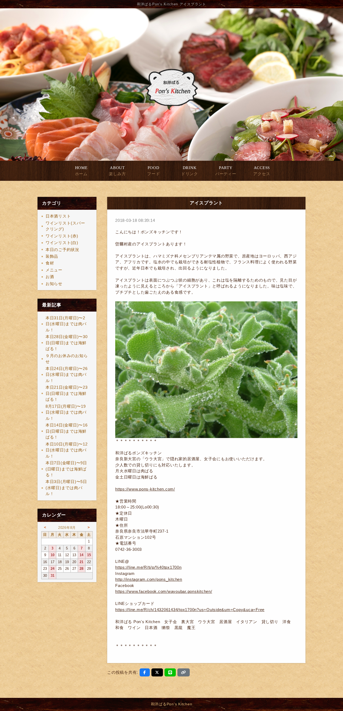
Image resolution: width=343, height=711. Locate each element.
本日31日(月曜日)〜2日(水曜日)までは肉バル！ (66, 324)
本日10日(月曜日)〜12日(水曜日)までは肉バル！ (67, 450)
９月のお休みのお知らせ (67, 358)
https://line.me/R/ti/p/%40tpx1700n (148, 567)
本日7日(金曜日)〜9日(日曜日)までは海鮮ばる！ (66, 469)
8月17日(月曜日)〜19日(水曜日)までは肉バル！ (66, 412)
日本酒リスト (58, 216)
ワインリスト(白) (62, 242)
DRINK (189, 171)
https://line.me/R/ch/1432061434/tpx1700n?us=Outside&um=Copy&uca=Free (189, 609)
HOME (81, 171)
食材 (50, 263)
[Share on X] (157, 672)
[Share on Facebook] (145, 672)
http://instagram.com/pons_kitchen (148, 579)
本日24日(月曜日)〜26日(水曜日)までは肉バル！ (67, 374)
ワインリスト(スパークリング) (65, 226)
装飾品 (52, 256)
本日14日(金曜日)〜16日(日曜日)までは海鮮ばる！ (67, 431)
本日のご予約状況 (62, 249)
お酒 (50, 276)
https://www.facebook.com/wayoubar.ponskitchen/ (163, 591)
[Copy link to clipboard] (183, 672)
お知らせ (54, 283)
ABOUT (117, 171)
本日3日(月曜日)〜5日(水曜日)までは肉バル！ (66, 487)
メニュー (54, 270)
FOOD (153, 171)
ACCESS (261, 171)
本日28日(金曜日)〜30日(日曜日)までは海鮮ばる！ (67, 342)
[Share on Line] (170, 672)
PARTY (225, 171)
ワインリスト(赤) (62, 236)
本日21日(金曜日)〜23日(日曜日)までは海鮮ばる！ (67, 393)
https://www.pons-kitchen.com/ (145, 489)
